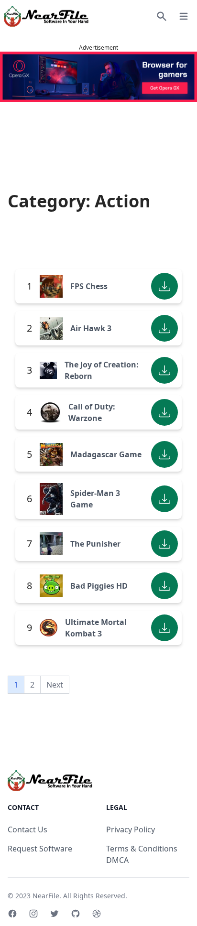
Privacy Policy (130, 829)
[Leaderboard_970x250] (98, 77)
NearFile (46, 895)
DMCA (117, 860)
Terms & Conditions (141, 848)
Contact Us (27, 829)
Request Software (40, 848)
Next (54, 684)
